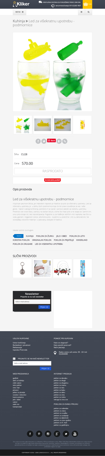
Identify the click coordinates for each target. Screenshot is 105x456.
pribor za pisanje (19, 392)
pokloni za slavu (60, 411)
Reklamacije (17, 347)
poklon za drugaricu (61, 383)
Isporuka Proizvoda (20, 350)
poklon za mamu (60, 385)
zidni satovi (17, 383)
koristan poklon (21, 240)
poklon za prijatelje (64, 240)
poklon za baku (59, 390)
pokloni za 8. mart (60, 423)
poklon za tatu (59, 388)
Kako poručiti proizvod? (62, 345)
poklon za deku (59, 392)
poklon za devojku (60, 378)
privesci (16, 390)
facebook (30, 434)
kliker (21, 4)
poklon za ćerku (60, 397)
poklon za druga (60, 380)
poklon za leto (77, 236)
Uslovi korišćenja (19, 343)
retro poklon (17, 385)
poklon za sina (59, 395)
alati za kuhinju (18, 380)
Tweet (43, 141)
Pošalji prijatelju (59, 141)
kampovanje (17, 407)
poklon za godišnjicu (61, 425)
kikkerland (81, 240)
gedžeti (15, 378)
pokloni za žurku (45, 236)
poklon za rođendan (61, 408)
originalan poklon (41, 240)
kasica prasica (18, 397)
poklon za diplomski (61, 418)
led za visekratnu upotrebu (49, 244)
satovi (15, 402)
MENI (18, 12)
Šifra (16, 154)
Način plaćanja (59, 347)
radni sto (16, 404)
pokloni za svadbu (60, 413)
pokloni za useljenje (61, 416)
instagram (48, 434)
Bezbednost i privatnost (21, 345)
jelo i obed (61, 236)
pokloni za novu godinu (62, 420)
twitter (66, 434)
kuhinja (30, 236)
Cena (16, 163)
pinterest (39, 434)
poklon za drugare (22, 244)
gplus (57, 434)
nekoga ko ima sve (61, 400)
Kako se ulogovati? (61, 343)
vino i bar (16, 388)
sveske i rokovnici (19, 395)
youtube (75, 434)
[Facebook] (38, 141)
